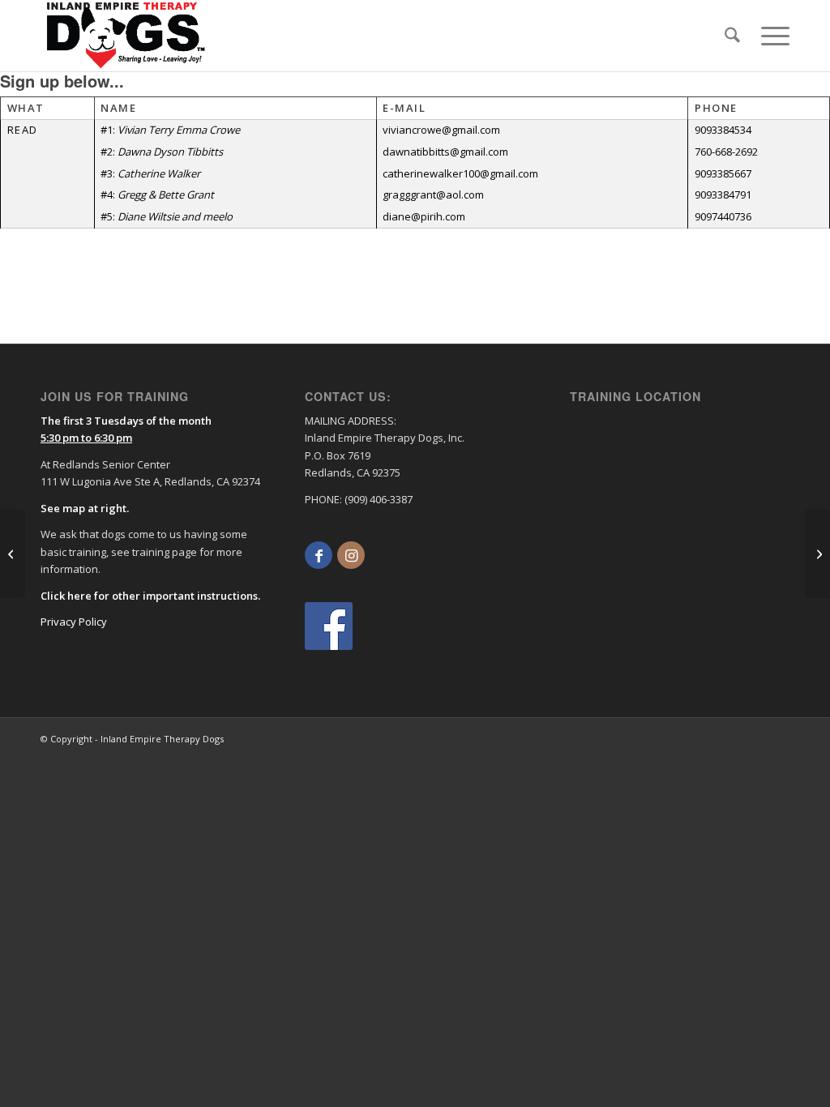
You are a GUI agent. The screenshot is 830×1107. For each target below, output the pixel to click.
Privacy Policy (74, 621)
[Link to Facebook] (318, 555)
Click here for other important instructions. (150, 595)
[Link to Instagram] (351, 555)
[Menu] (770, 35)
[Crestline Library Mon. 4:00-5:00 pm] (12, 553)
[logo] (126, 35)
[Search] (732, 35)
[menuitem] (732, 35)
